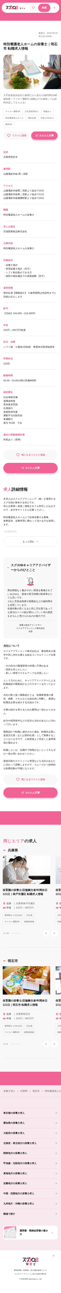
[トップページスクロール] (53, 1256)
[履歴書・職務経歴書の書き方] (52, 1232)
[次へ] (54, 933)
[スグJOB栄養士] (30, 1265)
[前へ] (46, 933)
